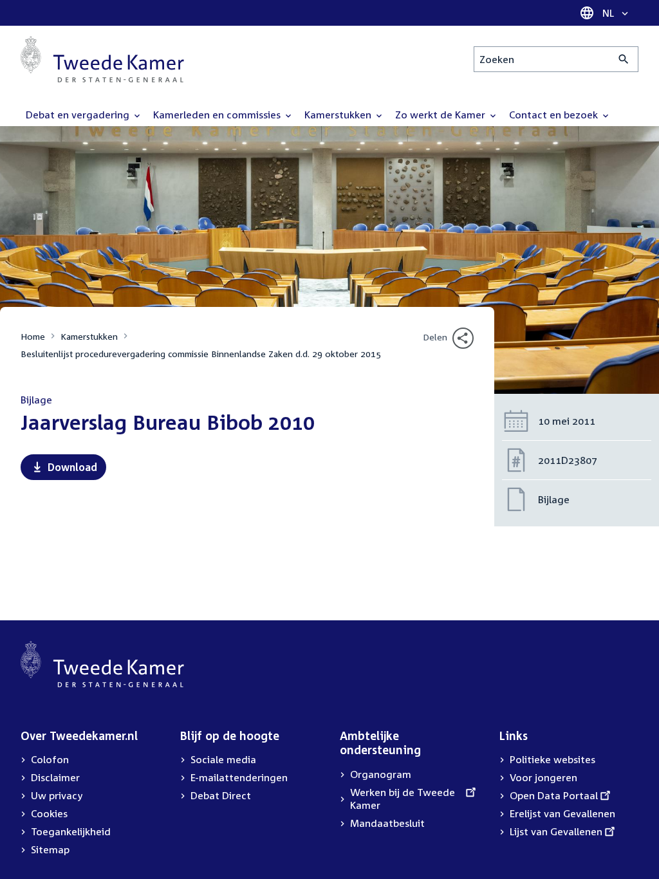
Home (33, 336)
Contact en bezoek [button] (554, 114)
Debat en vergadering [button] (79, 114)
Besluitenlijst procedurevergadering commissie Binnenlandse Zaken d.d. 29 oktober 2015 (201, 353)
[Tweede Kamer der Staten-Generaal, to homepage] (102, 59)
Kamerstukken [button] (339, 114)
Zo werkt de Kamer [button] (441, 114)
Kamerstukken (89, 336)
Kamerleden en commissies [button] (218, 114)
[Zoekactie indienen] (623, 59)
